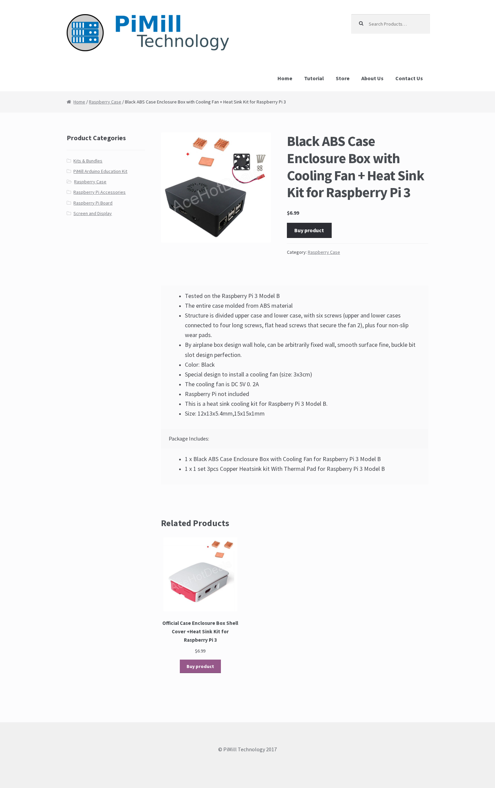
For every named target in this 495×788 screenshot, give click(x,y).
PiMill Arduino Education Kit (100, 171)
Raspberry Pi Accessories (99, 192)
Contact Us (409, 78)
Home (284, 78)
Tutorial (314, 78)
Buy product (309, 230)
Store (343, 78)
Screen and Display (92, 213)
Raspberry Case (105, 102)
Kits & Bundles (87, 161)
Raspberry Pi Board (92, 203)
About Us (372, 78)
